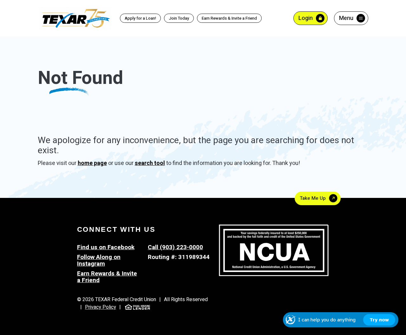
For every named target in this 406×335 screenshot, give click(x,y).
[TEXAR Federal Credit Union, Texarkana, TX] (75, 18)
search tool (150, 163)
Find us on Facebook (105, 247)
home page (92, 163)
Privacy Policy (100, 307)
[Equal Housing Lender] (137, 306)
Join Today (179, 18)
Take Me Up (313, 198)
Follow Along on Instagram (99, 260)
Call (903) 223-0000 (175, 247)
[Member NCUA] (274, 250)
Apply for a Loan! (140, 18)
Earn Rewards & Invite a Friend (227, 18)
